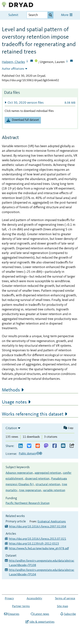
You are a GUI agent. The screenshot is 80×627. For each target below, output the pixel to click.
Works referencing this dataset (32, 414)
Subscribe (70, 614)
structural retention (48, 484)
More (65, 15)
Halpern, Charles (13, 62)
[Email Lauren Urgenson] (71, 61)
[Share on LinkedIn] (20, 446)
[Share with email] (63, 446)
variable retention (54, 490)
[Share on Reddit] (38, 446)
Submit (13, 15)
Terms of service (65, 598)
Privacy (9, 598)
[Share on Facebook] (54, 446)
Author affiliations (13, 68)
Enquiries (13, 614)
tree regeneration (30, 490)
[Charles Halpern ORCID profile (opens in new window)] (36, 61)
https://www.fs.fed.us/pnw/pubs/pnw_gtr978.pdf (39, 548)
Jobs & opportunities (41, 621)
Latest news (41, 614)
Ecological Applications (52, 521)
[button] (40, 102)
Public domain (27, 453)
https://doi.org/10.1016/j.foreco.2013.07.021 (37, 538)
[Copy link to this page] (72, 445)
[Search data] (50, 15)
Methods (11, 390)
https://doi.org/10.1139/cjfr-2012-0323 (34, 543)
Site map (62, 606)
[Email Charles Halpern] (31, 61)
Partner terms (21, 606)
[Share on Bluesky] (29, 446)
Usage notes (14, 402)
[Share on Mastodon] (46, 446)
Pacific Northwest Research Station (27, 503)
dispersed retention (37, 478)
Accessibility (34, 598)
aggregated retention (48, 473)
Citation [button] (11, 428)
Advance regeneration (19, 473)
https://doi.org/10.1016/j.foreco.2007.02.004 (37, 526)
